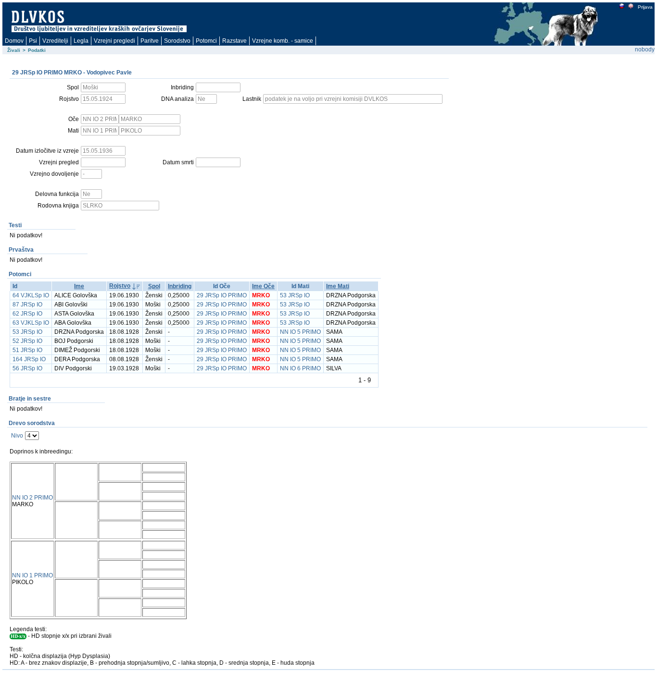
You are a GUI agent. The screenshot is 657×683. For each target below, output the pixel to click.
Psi (33, 40)
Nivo (17, 435)
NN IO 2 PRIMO (32, 497)
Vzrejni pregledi (114, 40)
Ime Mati (337, 286)
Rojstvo (119, 285)
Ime (79, 286)
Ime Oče (263, 286)
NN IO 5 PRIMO (300, 332)
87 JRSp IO (27, 304)
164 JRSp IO (29, 359)
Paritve (149, 40)
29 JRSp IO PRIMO (222, 295)
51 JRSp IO (27, 350)
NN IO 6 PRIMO (300, 368)
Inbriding (179, 286)
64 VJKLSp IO (31, 295)
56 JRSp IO (27, 368)
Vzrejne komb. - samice (282, 40)
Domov (14, 40)
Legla (81, 40)
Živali (13, 50)
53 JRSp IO (295, 295)
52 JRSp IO (27, 341)
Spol (154, 286)
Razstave (234, 40)
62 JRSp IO (27, 313)
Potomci (206, 40)
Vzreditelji (55, 40)
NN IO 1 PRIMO (32, 575)
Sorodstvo (177, 40)
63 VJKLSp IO (31, 322)
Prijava (645, 7)
